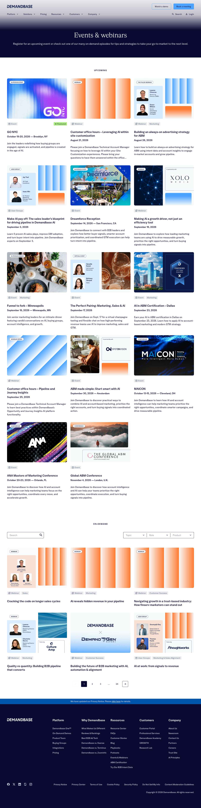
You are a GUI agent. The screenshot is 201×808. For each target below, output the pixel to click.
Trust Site (172, 752)
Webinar (78, 124)
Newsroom (173, 733)
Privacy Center (78, 784)
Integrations (58, 748)
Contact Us (173, 738)
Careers (172, 748)
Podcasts (115, 752)
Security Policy (131, 784)
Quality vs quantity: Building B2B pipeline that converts (34, 667)
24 (117, 684)
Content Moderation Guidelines (179, 784)
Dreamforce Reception (85, 218)
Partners (172, 743)
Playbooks (115, 748)
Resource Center (118, 728)
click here (116, 701)
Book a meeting (183, 6)
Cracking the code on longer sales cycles (33, 601)
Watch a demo (161, 6)
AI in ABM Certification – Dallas (154, 305)
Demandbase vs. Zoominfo (94, 752)
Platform (11, 14)
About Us (172, 728)
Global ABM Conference (86, 475)
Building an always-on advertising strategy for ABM (162, 133)
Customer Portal (147, 728)
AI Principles (174, 757)
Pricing (43, 14)
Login (191, 14)
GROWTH (144, 743)
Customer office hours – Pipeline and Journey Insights (31, 390)
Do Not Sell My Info (151, 784)
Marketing (154, 124)
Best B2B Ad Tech (90, 738)
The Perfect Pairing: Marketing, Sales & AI (97, 305)
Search (178, 14)
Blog (113, 743)
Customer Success (158, 593)
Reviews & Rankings (91, 733)
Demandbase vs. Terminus (94, 748)
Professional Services (149, 733)
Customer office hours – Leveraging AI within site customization (99, 133)
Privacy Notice (60, 784)
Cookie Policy (113, 784)
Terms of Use (96, 784)
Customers (74, 14)
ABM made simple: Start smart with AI (95, 389)
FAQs (113, 733)
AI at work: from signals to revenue (156, 666)
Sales (25, 593)
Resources (56, 14)
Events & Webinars (119, 757)
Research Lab (145, 748)
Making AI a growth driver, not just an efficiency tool (158, 220)
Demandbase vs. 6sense (93, 743)
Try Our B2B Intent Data (122, 767)
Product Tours (59, 738)
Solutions (27, 14)
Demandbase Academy (150, 738)
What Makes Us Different (93, 728)
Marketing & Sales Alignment (166, 658)
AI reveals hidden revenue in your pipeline (97, 601)
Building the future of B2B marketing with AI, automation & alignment (99, 667)
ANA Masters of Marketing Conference (32, 475)
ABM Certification (119, 762)
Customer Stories (119, 738)
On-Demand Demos (62, 733)
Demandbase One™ (62, 728)
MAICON (140, 389)
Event (13, 124)
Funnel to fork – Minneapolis (25, 305)
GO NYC (12, 132)
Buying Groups (59, 743)
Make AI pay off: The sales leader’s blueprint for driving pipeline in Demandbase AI (35, 220)
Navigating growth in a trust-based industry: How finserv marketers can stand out (163, 603)
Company (92, 14)
